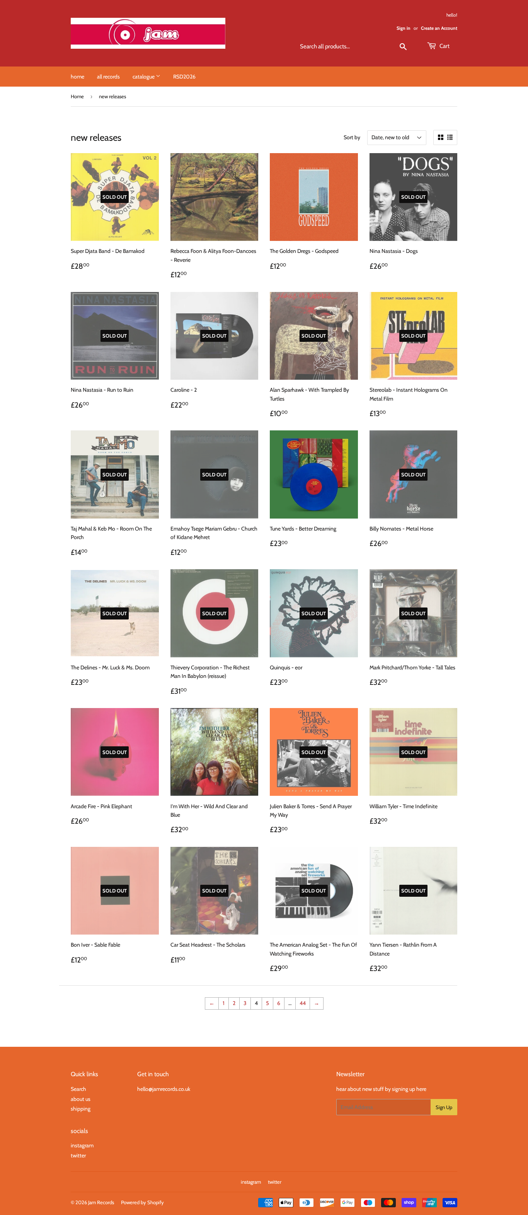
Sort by (352, 137)
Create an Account (439, 28)
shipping (80, 1108)
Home (77, 96)
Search (78, 1088)
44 (303, 1003)
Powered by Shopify (142, 1202)
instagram (82, 1145)
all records (108, 76)
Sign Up (444, 1107)
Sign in (403, 28)
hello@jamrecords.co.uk (163, 1088)
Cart (444, 46)
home (77, 76)
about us (80, 1099)
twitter (78, 1155)
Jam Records (101, 1202)
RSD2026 (184, 76)
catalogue (144, 76)
